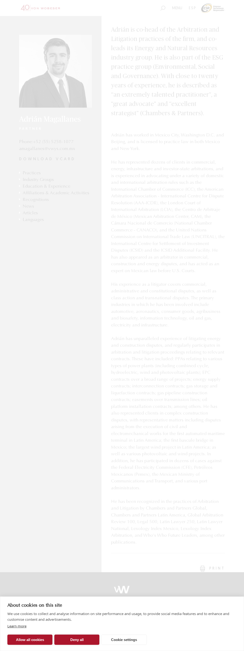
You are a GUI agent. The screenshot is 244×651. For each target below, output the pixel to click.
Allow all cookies (30, 640)
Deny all (77, 640)
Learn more (16, 626)
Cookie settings (124, 640)
